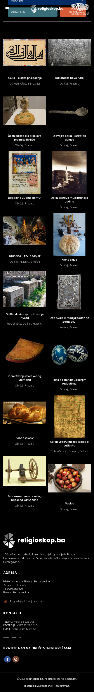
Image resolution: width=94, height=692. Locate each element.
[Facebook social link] (7, 659)
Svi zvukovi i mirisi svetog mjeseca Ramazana (25, 498)
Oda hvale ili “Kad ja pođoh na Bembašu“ (69, 319)
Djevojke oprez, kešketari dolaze (69, 137)
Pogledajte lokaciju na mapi (27, 601)
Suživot (84, 451)
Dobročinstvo (59, 451)
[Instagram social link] (15, 659)
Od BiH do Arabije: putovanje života (25, 316)
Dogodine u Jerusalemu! (24, 198)
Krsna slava (69, 260)
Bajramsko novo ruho (69, 78)
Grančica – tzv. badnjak (24, 256)
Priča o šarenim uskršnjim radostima (69, 381)
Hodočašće (14, 323)
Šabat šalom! (25, 438)
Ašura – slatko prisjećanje (25, 78)
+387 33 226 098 (24, 621)
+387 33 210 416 (27, 625)
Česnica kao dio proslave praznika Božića (24, 137)
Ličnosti (14, 83)
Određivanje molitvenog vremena (24, 378)
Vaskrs (69, 503)
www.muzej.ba (12, 637)
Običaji (24, 83)
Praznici (35, 83)
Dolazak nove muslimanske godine (69, 199)
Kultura (64, 327)
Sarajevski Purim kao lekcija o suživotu (69, 443)
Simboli (35, 262)
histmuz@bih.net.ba (24, 629)
